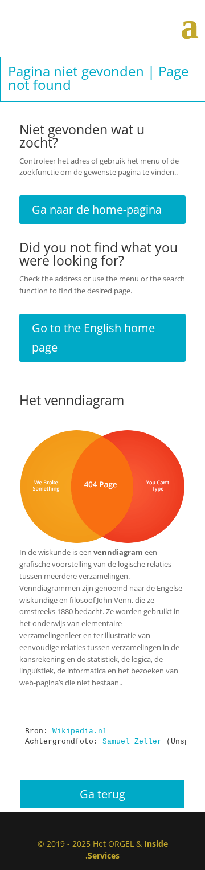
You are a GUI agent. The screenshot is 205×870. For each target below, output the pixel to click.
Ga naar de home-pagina (97, 209)
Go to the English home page (93, 337)
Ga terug (102, 794)
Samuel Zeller (132, 741)
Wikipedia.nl (79, 731)
